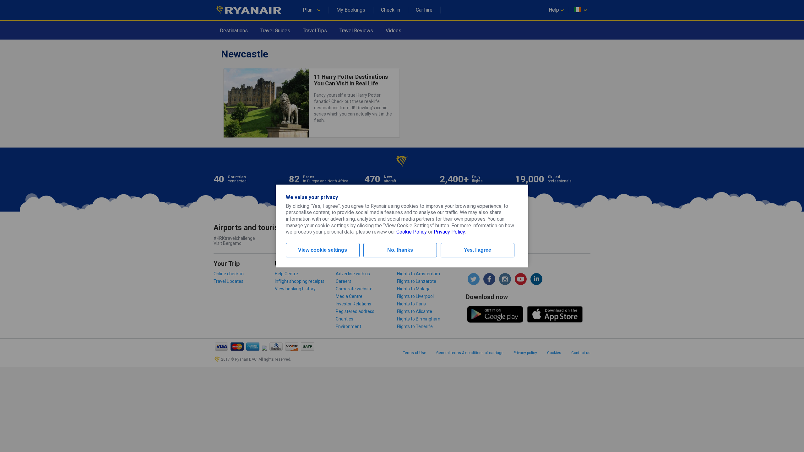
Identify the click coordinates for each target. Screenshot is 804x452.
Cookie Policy (411, 232)
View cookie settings (322, 250)
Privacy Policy (449, 232)
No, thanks (400, 250)
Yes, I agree (477, 250)
